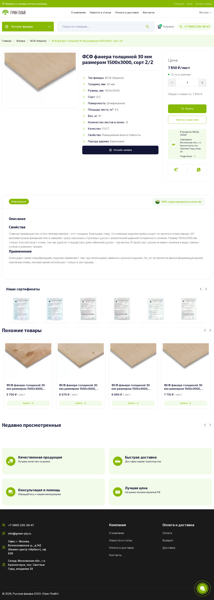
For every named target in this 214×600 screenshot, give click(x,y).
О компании (78, 12)
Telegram (179, 3)
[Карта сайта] (210, 594)
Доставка (169, 547)
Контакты (148, 12)
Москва (204, 12)
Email (189, 3)
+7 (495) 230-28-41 (197, 26)
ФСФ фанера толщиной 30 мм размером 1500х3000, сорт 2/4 (131, 387)
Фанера (20, 40)
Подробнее (186, 156)
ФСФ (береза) (38, 40)
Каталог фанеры (22, 26)
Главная (6, 40)
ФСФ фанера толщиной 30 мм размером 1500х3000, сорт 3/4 (78, 387)
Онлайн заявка (203, 3)
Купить (189, 108)
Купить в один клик (187, 119)
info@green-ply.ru (19, 533)
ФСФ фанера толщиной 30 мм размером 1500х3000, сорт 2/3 (183, 387)
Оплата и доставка (127, 12)
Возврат (168, 540)
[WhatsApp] (198, 169)
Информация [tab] (19, 201)
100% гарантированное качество (181, 201)
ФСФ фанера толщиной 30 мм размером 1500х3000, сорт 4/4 (26, 387)
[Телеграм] (176, 169)
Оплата (167, 533)
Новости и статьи (100, 12)
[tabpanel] (107, 240)
